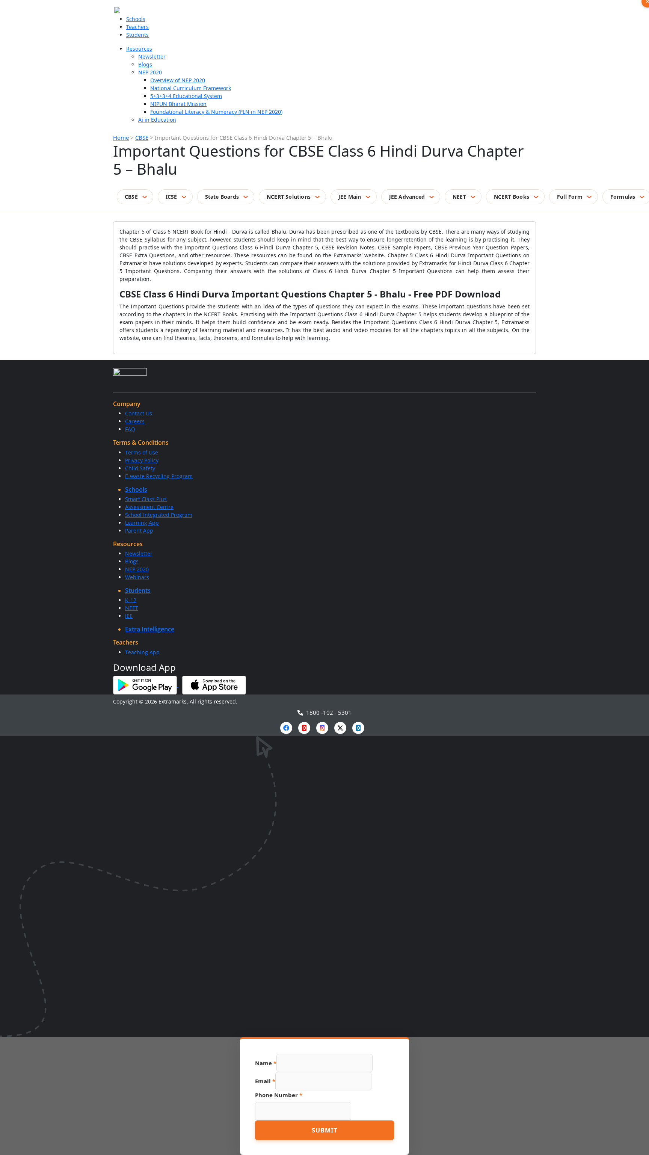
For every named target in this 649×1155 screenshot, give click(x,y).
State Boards (222, 196)
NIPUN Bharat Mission (178, 103)
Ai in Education (157, 119)
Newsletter (152, 56)
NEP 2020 (150, 72)
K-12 (130, 600)
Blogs (145, 64)
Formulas (622, 196)
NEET (459, 196)
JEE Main (349, 196)
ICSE (171, 196)
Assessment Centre (149, 506)
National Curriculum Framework (190, 88)
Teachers (137, 26)
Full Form (570, 196)
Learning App (142, 522)
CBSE (141, 137)
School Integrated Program (158, 514)
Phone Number (278, 1095)
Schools (135, 19)
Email (265, 1081)
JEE (129, 615)
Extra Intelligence (149, 629)
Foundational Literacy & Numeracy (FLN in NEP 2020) (216, 111)
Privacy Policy (141, 460)
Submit (324, 1130)
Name (265, 1063)
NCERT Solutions (289, 196)
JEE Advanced (407, 196)
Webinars (137, 577)
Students (137, 34)
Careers (135, 421)
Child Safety (140, 468)
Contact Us (138, 413)
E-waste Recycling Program (159, 476)
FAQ (130, 429)
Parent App (139, 530)
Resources (139, 48)
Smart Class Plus (146, 499)
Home (121, 137)
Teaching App (142, 652)
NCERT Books (511, 196)
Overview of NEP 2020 (177, 80)
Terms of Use (141, 452)
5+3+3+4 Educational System (186, 96)
